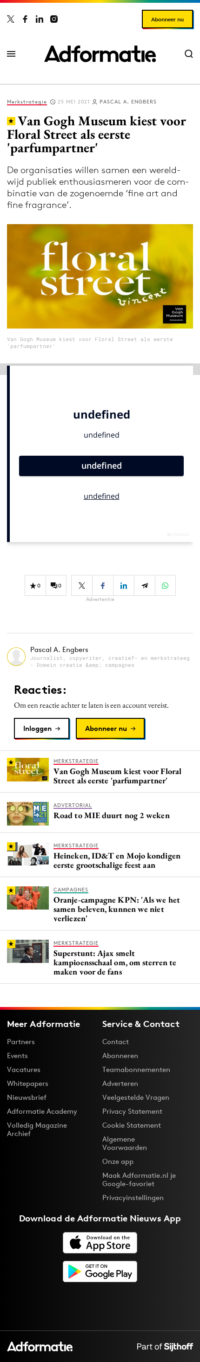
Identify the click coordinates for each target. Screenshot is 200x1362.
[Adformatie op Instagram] (54, 19)
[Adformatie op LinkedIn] (39, 19)
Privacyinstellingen (133, 1198)
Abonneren (120, 1055)
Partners (21, 1041)
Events (17, 1055)
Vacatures (23, 1069)
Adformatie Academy (42, 1111)
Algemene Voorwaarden (124, 1143)
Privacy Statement (132, 1111)
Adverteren (120, 1083)
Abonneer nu (167, 19)
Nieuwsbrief (27, 1097)
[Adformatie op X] (10, 19)
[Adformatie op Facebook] (25, 19)
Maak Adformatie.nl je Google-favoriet (139, 1179)
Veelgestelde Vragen (135, 1097)
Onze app (117, 1161)
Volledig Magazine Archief (37, 1129)
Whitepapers (27, 1083)
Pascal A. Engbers (128, 101)
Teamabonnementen (136, 1069)
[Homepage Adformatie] (100, 53)
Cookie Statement (131, 1125)
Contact (115, 1041)
